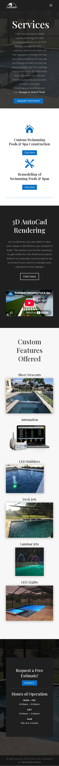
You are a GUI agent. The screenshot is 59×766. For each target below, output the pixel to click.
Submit (29, 683)
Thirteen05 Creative (31, 762)
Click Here (29, 152)
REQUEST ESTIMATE (28, 101)
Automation (29, 419)
